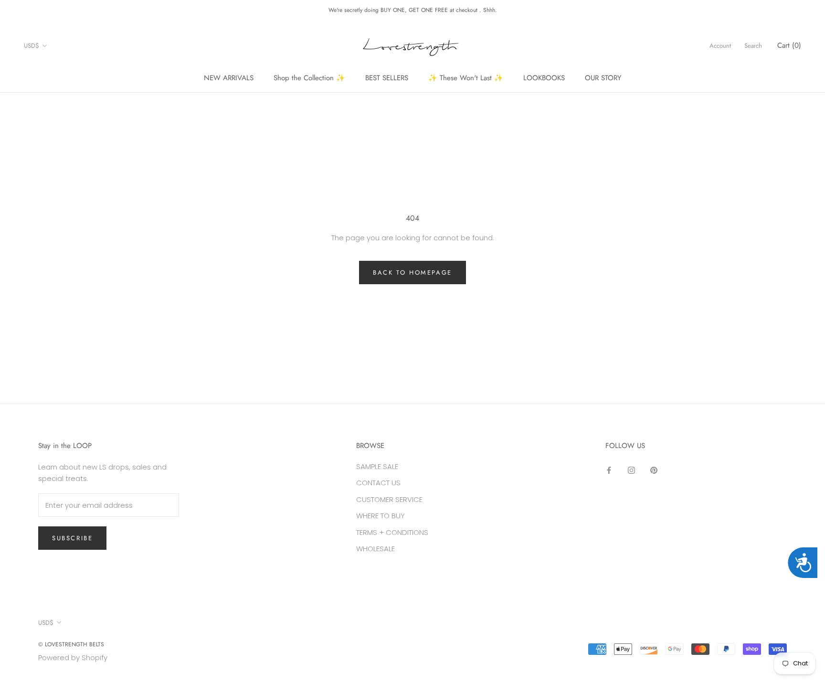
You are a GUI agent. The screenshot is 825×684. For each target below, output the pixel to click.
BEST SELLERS (386, 78)
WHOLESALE (375, 549)
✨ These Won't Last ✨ (465, 78)
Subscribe (72, 538)
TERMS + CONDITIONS (392, 532)
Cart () (789, 45)
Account (720, 45)
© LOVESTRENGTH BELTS (71, 644)
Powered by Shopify (72, 657)
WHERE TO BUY (380, 516)
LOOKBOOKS (544, 78)
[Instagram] (631, 470)
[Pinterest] (653, 470)
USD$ (31, 45)
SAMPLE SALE (377, 466)
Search (753, 45)
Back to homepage (412, 272)
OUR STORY (603, 78)
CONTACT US (378, 483)
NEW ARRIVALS (229, 78)
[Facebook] (609, 470)
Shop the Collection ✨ (309, 78)
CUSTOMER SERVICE (389, 499)
